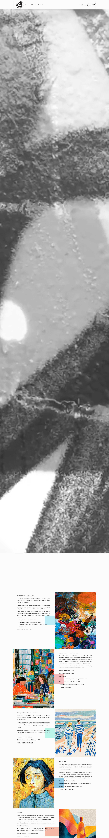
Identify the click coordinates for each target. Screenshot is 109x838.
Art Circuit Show (40, 815)
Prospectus (19, 629)
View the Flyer (29, 629)
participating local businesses (42, 828)
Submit (23, 629)
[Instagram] (82, 4)
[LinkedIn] (85, 4)
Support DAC (92, 4)
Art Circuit (24, 717)
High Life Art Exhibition (24, 598)
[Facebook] (79, 4)
